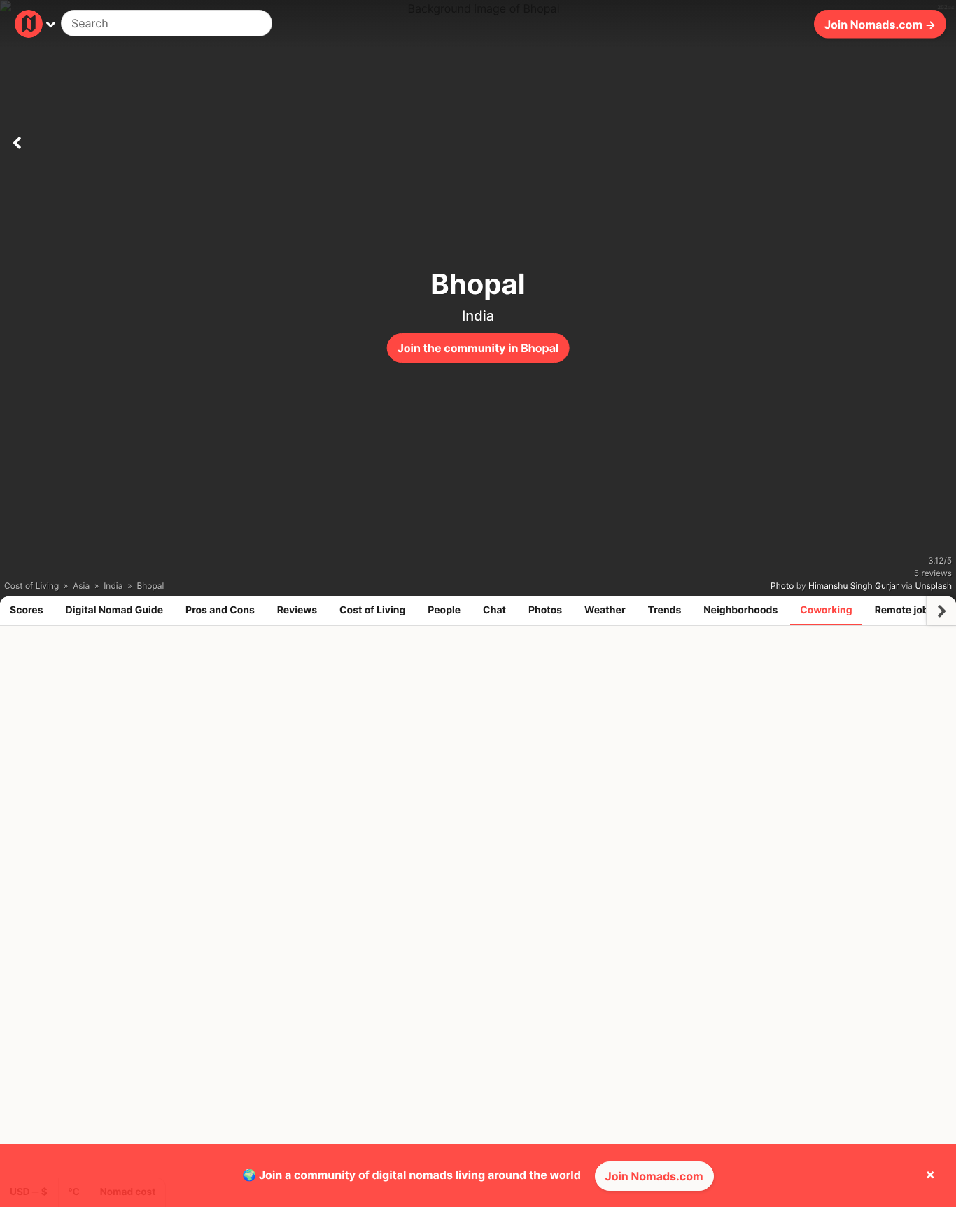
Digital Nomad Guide (115, 610)
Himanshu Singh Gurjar (853, 585)
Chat (494, 610)
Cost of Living (372, 610)
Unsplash (933, 585)
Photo (782, 585)
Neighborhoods (740, 610)
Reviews (297, 610)
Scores (26, 610)
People (444, 610)
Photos (545, 610)
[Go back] (17, 140)
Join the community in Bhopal (478, 348)
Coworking (826, 610)
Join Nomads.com (654, 1176)
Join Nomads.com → (880, 24)
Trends (665, 610)
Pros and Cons (220, 610)
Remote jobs (904, 610)
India (478, 315)
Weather (605, 610)
